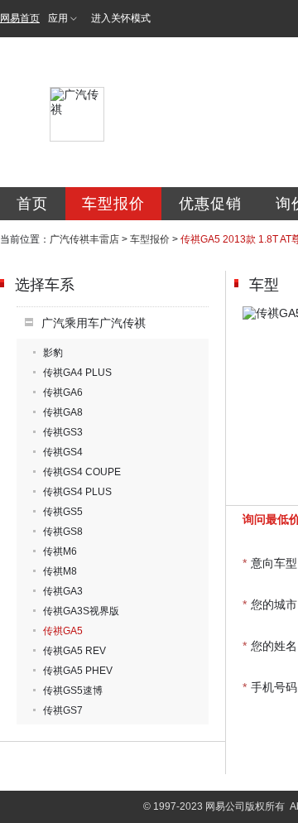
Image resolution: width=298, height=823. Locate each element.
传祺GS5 (63, 511)
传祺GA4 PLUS (77, 372)
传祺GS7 (63, 710)
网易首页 (20, 18)
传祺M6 (60, 551)
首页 (32, 203)
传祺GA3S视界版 (81, 611)
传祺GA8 (63, 412)
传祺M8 (60, 571)
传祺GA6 (63, 392)
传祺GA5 (63, 631)
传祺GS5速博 (73, 690)
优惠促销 (210, 203)
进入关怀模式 (121, 18)
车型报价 (113, 203)
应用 (58, 18)
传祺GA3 (63, 591)
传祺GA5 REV (74, 651)
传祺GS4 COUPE (82, 472)
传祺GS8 (63, 531)
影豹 (53, 353)
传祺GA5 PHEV (78, 670)
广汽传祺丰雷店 (84, 239)
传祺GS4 (63, 452)
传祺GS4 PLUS (77, 492)
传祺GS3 (63, 432)
